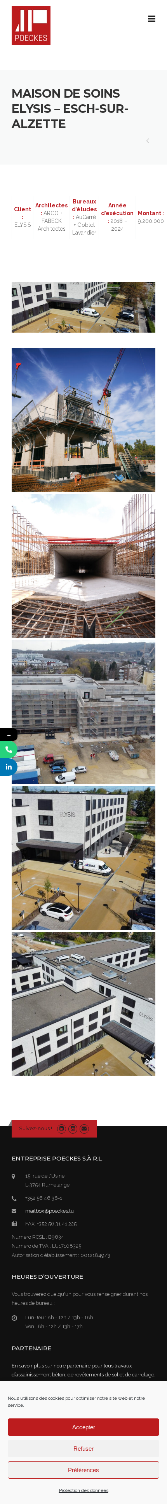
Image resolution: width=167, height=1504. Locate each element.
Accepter (83, 1427)
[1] (83, 420)
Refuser (83, 1448)
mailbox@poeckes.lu (49, 1211)
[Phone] (8, 749)
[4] (83, 566)
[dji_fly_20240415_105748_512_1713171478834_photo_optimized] (83, 1004)
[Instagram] (72, 1128)
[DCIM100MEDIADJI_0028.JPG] (83, 712)
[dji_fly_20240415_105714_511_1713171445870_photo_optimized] (83, 858)
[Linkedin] (61, 1128)
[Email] (84, 1128)
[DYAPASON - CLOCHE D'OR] (147, 141)
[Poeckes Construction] (31, 25)
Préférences (83, 1470)
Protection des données (83, 1490)
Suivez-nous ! (35, 1128)
